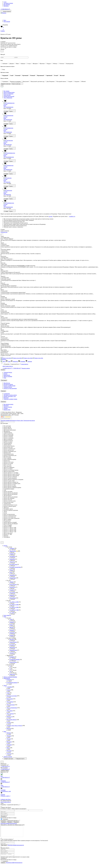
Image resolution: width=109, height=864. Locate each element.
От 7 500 (11, 612)
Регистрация (7, 21)
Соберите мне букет (8, 758)
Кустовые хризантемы (15, 567)
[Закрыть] (1, 806)
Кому (5, 731)
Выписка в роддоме (12, 695)
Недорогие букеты (8, 384)
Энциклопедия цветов (29, 420)
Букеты (5, 373)
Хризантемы (12, 577)
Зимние (11, 581)
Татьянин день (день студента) (14, 725)
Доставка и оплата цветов (10, 395)
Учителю (61, 63)
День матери (10, 701)
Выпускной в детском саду (38, 81)
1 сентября (9, 686)
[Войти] (2, 17)
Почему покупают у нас (10, 396)
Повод (5, 685)
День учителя (10, 713)
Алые (11, 619)
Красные (11, 630)
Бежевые (11, 622)
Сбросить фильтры (16, 83)
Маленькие (12, 647)
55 (10, 668)
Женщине (35, 63)
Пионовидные (13, 650)
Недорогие (12, 587)
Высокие (11, 639)
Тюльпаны (12, 575)
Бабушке (23, 63)
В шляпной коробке (14, 659)
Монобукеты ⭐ (13, 551)
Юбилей (83, 81)
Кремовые (12, 632)
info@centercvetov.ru (7, 366)
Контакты (6, 5)
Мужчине (42, 63)
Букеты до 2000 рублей (9, 385)
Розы (3, 69)
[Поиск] (2, 15)
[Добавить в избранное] (5, 101)
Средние (11, 652)
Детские (9, 738)
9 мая (8, 692)
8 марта (9, 689)
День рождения (11, 704)
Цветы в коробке (8, 376)
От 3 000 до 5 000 (14, 607)
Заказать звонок (26, 368)
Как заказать (7, 4)
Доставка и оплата (8, 3)
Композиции (7, 375)
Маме (17, 63)
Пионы (11, 569)
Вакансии (6, 397)
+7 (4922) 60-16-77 (7, 368)
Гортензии (12, 559)
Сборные (11, 548)
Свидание (77, 81)
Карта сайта (20, 420)
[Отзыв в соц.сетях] (6, 358)
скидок (50, 216)
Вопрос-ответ (7, 409)
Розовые (11, 635)
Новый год (9, 716)
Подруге (48, 63)
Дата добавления (8, 97)
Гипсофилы (12, 556)
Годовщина (5, 81)
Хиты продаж (7, 95)
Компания (3, 391)
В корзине (12, 656)
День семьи (10, 710)
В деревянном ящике (12, 682)
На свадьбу (12, 592)
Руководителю (69, 63)
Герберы (11, 553)
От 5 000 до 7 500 (14, 610)
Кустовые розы (13, 564)
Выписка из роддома (15, 81)
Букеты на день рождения (10, 388)
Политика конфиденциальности (9, 420)
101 (10, 671)
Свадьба (70, 81)
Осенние (11, 590)
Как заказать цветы (8, 404)
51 (10, 666)
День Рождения (50, 81)
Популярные (12, 598)
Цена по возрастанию (9, 92)
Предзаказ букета (20, 758)
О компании (7, 393)
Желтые (11, 627)
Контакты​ (6, 405)
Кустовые (12, 644)
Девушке (11, 63)
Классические (13, 584)
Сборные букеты (8, 372)
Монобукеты (7, 383)
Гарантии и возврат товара (10, 399)
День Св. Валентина (12, 707)
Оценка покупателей (9, 96)
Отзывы (6, 408)
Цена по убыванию (8, 93)
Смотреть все (4, 232)
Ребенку (55, 63)
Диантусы (12, 561)
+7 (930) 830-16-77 (17, 368)
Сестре (29, 63)
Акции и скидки (8, 407)
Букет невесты (7, 615)
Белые (11, 624)
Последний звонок (61, 81)
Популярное (4, 380)
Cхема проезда (24, 364)
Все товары (6, 91)
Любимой (5, 63)
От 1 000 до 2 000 (14, 602)
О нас (5, 1)
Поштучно (12, 674)
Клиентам (3, 401)
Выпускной (26, 81)
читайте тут (72, 216)
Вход (5, 20)
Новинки (11, 595)
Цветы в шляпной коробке (10, 677)
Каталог (3, 369)
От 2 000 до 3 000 (14, 604)
